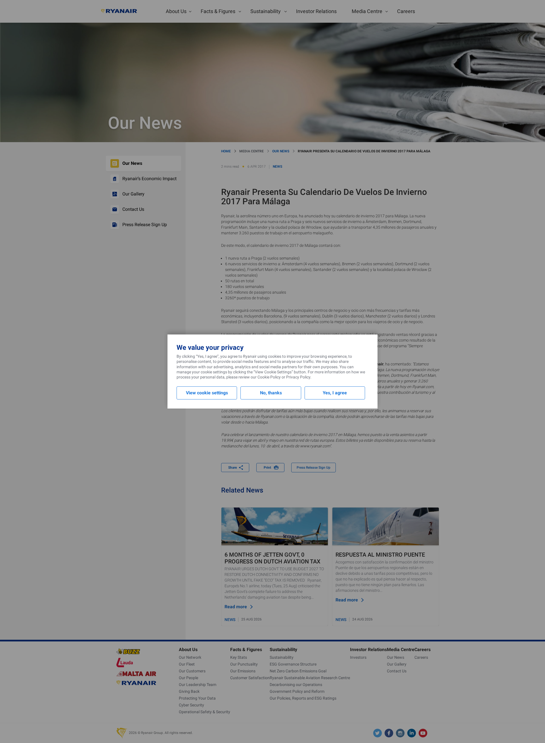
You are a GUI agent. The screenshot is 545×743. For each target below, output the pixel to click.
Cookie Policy (269, 377)
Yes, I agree (335, 392)
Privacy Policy (298, 377)
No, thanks (271, 392)
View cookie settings (207, 392)
